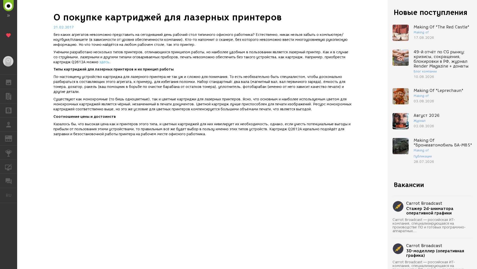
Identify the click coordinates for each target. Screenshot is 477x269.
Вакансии (409, 185)
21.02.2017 (63, 27)
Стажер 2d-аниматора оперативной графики (429, 210)
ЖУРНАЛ (11, 138)
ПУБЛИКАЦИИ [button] (8, 96)
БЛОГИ (8, 110)
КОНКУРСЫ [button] (8, 153)
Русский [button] (11, 195)
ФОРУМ (8, 181)
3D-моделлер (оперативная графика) (435, 253)
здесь (104, 62)
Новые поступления (430, 12)
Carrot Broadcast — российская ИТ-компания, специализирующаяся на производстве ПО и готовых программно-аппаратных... (429, 225)
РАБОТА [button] (8, 124)
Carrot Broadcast (424, 203)
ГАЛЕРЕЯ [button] (8, 82)
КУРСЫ (8, 167)
